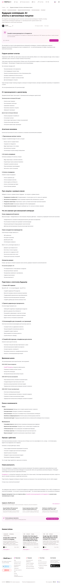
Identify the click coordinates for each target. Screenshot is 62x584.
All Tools (39, 560)
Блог (34, 1)
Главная (3, 7)
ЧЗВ (48, 1)
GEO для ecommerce (30, 568)
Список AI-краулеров (41, 568)
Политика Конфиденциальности (18, 576)
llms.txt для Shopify (30, 566)
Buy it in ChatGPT (29, 564)
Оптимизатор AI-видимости (29, 561)
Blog (15, 560)
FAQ (15, 571)
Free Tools (41, 1)
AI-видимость (5, 474)
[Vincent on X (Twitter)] (12, 25)
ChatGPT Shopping (8, 367)
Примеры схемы (17, 563)
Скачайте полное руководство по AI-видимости (37, 494)
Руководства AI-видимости (17, 566)
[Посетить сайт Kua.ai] (58, 582)
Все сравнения (56, 503)
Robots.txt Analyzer (43, 565)
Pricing (15, 573)
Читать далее (6, 549)
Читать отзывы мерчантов (52, 518)
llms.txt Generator (42, 563)
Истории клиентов (25, 1)
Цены (17, 1)
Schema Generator (43, 562)
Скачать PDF (54, 40)
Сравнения (16, 568)
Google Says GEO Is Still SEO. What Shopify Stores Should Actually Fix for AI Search (50, 537)
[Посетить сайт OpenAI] (54, 582)
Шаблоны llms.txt (17, 562)
